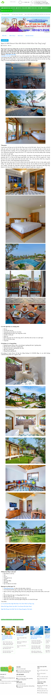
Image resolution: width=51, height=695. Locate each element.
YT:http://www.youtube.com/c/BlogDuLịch (9, 681)
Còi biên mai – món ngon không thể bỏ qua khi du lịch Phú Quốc (7, 637)
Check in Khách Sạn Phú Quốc (22, 627)
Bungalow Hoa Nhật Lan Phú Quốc (21, 635)
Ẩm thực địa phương (8, 627)
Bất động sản (33, 8)
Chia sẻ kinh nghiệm (37, 627)
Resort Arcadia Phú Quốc (21, 646)
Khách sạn (7, 8)
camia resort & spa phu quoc (18, 619)
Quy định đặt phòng (43, 692)
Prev (3, 643)
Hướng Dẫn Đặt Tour (43, 690)
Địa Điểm (25, 8)
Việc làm (40, 8)
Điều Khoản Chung (43, 688)
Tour (13, 8)
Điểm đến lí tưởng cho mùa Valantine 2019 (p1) (36, 652)
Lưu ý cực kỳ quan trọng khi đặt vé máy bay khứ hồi (36, 637)
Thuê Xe (19, 8)
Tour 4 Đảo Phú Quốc (43, 676)
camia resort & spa (9, 619)
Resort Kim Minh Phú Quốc (22, 638)
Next (48, 643)
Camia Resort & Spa (9, 588)
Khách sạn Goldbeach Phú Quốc (22, 642)
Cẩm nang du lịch (7, 10)
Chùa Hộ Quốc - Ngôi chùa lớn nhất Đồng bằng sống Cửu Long (36, 647)
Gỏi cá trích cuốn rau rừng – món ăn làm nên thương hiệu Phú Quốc (8, 643)
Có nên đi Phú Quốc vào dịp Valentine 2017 (8, 648)
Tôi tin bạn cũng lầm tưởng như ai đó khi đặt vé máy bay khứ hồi (36, 642)
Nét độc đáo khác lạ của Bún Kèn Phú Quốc (8, 651)
